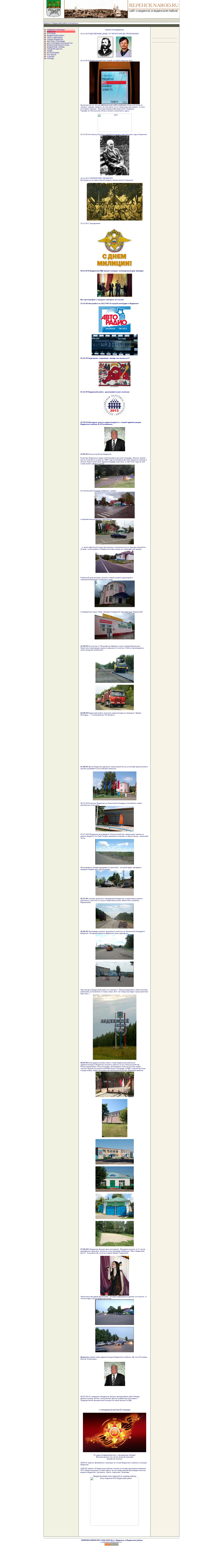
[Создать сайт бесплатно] (111, 1545)
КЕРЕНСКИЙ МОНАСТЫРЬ (58, 45)
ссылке (120, 300)
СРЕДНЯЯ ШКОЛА (54, 49)
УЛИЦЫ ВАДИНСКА (55, 39)
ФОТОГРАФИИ (53, 53)
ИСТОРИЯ (51, 34)
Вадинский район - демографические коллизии (108, 392)
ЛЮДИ (49, 51)
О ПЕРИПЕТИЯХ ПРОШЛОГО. (100, 178)
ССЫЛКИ (50, 57)
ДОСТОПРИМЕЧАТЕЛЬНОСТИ (59, 43)
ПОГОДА (50, 58)
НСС (82, 1470)
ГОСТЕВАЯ (51, 55)
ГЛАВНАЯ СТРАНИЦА (56, 30)
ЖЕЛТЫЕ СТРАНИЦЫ (56, 41)
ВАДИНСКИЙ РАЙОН (55, 35)
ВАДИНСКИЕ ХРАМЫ (56, 47)
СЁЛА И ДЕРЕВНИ (55, 37)
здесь (127, 111)
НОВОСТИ (51, 32)
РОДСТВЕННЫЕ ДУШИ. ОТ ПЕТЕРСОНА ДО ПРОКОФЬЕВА (113, 34)
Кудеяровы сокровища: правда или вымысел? (108, 358)
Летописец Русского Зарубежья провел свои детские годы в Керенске (117, 134)
